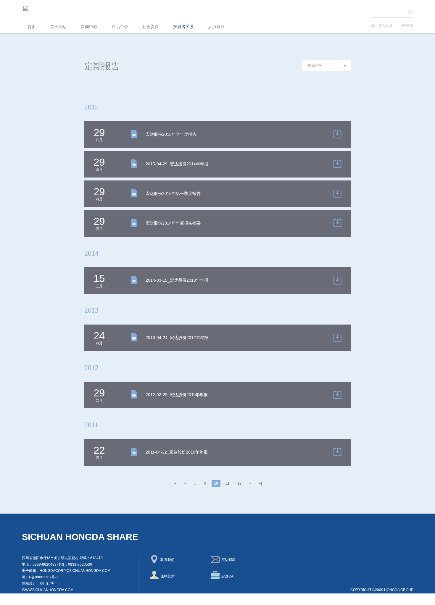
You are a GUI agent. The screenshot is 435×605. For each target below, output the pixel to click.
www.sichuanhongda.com (47, 590)
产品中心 (120, 27)
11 (228, 483)
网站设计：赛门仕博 (38, 583)
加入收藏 (385, 25)
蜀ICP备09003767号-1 (40, 577)
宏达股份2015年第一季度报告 (173, 193)
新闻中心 (89, 27)
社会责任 (150, 27)
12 (239, 483)
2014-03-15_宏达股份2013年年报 (177, 280)
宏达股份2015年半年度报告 (171, 134)
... (195, 483)
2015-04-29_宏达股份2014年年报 (177, 164)
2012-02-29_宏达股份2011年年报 (177, 394)
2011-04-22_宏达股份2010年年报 (177, 452)
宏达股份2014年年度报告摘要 (173, 223)
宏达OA (226, 576)
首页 (32, 27)
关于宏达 (58, 27)
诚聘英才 (167, 576)
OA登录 (407, 25)
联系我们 (167, 560)
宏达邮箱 (228, 560)
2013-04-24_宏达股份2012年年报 (177, 337)
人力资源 (216, 27)
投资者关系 (183, 27)
